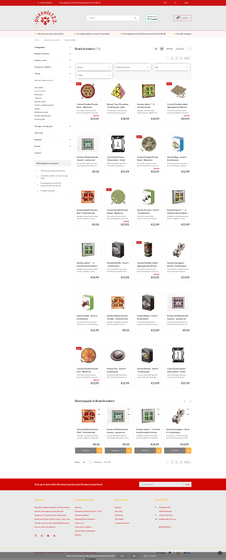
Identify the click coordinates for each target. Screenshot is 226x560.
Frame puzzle (40, 119)
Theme (37, 74)
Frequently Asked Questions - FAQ (88, 511)
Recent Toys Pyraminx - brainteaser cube (117, 105)
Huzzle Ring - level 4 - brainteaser (177, 158)
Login (186, 3)
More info (85, 450)
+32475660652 (46, 3)
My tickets (119, 515)
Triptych (38, 98)
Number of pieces (42, 54)
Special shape (40, 101)
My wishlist (119, 519)
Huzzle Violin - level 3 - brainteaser (87, 317)
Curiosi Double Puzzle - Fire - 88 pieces (88, 370)
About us (78, 507)
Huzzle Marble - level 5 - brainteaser (118, 264)
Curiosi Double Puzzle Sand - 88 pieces (147, 158)
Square (37, 108)
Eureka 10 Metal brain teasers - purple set (177, 317)
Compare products (122, 523)
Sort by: (170, 49)
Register (118, 507)
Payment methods (82, 515)
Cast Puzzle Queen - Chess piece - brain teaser (177, 370)
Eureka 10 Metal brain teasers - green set (87, 158)
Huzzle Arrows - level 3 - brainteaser (148, 211)
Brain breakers (70, 40)
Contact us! (79, 523)
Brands (37, 146)
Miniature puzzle (41, 112)
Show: (77, 462)
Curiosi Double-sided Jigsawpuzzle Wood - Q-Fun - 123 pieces (177, 106)
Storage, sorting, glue (44, 126)
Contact (38, 153)
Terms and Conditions (83, 527)
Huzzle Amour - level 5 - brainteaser (147, 370)
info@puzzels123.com (167, 519)
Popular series (41, 60)
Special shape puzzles (52, 40)
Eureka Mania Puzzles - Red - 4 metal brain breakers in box (88, 212)
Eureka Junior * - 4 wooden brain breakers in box (145, 106)
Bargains (38, 140)
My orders (119, 511)
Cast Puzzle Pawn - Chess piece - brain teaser (116, 159)
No (134, 556)
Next (186, 58)
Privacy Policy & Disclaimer (85, 531)
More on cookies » (150, 556)
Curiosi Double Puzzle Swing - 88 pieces (117, 211)
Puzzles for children (43, 67)
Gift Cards (39, 133)
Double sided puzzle (43, 116)
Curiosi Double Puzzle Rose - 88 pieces (87, 105)
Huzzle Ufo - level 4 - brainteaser (116, 370)
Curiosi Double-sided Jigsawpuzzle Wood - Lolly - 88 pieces (147, 264)
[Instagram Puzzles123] (42, 536)
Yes (122, 556)
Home (37, 40)
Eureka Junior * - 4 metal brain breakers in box (87, 264)
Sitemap (78, 535)
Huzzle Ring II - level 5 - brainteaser (148, 317)
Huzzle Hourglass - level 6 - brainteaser (176, 264)
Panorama (39, 94)
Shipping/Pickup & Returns (85, 519)
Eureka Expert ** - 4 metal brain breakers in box (177, 212)
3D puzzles (39, 87)
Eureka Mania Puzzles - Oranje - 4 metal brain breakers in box (118, 317)
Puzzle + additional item (44, 105)
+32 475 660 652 (166, 515)
